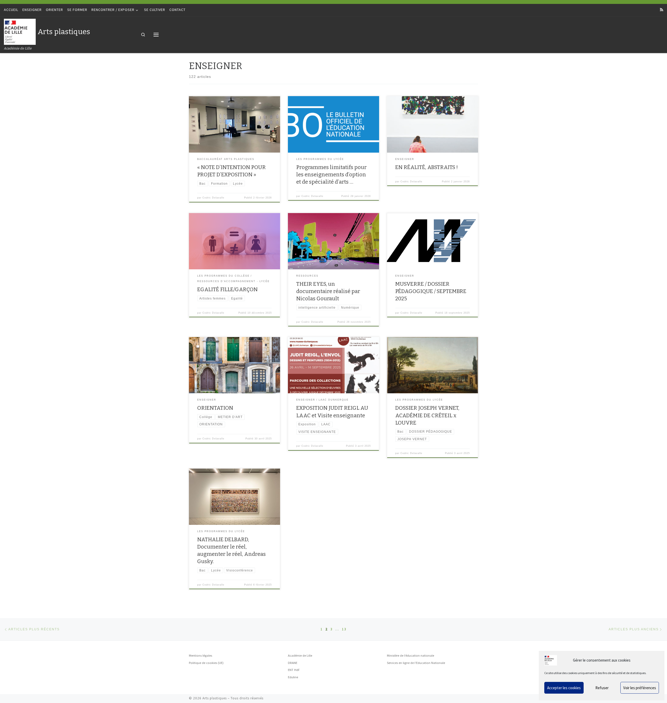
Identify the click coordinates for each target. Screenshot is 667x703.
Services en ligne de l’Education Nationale (416, 663)
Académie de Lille (300, 655)
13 (344, 629)
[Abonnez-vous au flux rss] (661, 10)
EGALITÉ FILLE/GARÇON (227, 289)
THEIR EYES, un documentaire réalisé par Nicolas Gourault (328, 291)
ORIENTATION (215, 408)
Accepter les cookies (564, 687)
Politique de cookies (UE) (206, 663)
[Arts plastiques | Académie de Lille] (20, 31)
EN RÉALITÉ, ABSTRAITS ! (426, 167)
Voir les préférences (639, 687)
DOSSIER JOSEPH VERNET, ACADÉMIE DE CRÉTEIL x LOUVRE (427, 415)
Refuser (602, 687)
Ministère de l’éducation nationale (410, 655)
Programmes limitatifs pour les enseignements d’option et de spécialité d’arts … (331, 174)
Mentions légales (200, 655)
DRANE (292, 663)
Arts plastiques (214, 698)
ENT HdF (294, 670)
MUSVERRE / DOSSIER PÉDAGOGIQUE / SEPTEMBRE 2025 (430, 291)
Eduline (293, 677)
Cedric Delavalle (213, 197)
